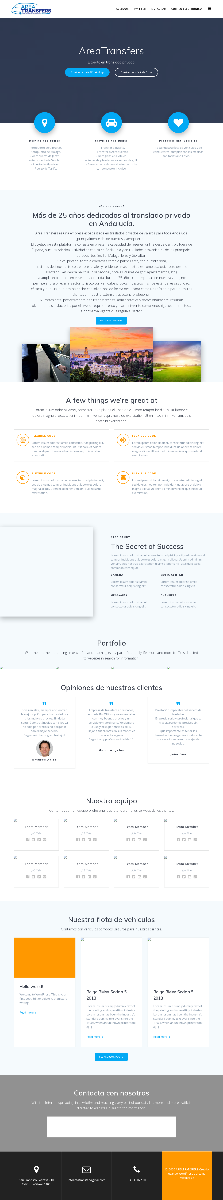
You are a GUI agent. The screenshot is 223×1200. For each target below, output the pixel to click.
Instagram (159, 8)
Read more (27, 1012)
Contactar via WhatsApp (87, 72)
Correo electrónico (186, 8)
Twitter (139, 8)
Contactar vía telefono (136, 72)
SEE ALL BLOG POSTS (111, 1056)
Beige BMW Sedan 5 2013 (106, 995)
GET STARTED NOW (111, 320)
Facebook (122, 8)
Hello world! (31, 986)
